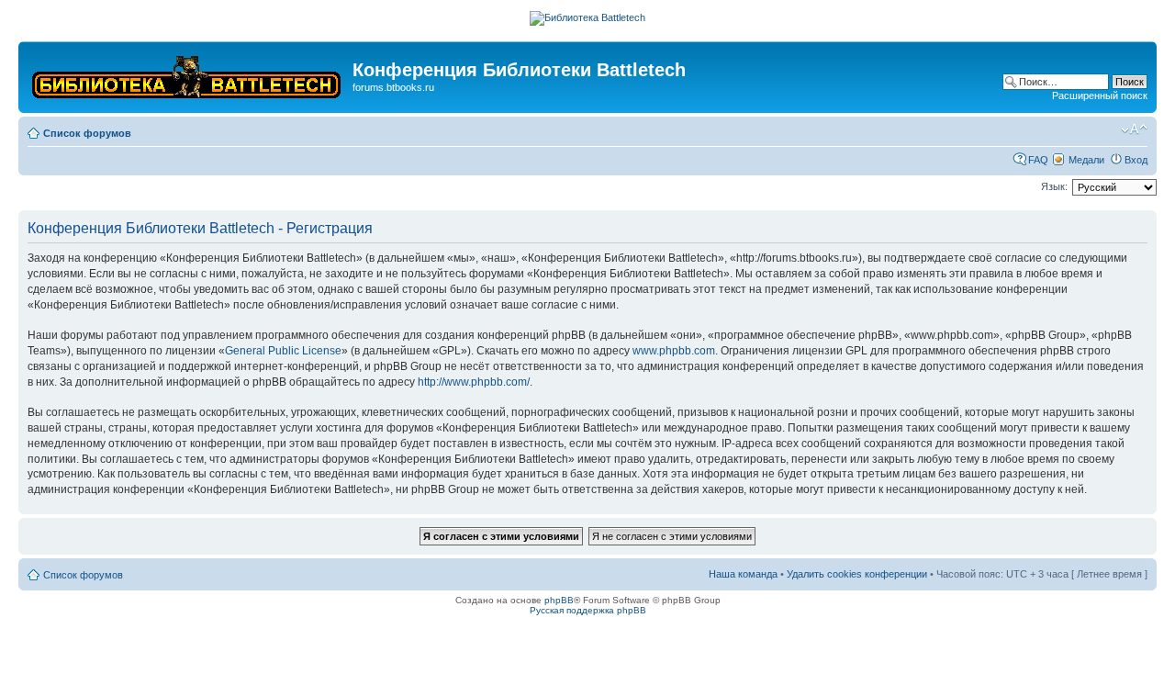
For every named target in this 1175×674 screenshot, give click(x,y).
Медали (1086, 159)
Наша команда (743, 573)
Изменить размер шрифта (1134, 129)
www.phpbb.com (673, 350)
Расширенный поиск (1099, 95)
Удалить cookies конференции (857, 573)
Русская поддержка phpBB (588, 610)
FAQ (1038, 159)
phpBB (559, 600)
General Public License (283, 350)
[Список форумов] (187, 73)
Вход (1136, 159)
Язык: (1054, 186)
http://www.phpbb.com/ (474, 382)
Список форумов (87, 133)
